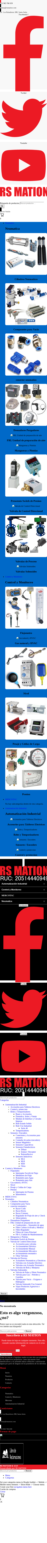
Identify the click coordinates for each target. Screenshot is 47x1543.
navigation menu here (23, 1487)
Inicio (2, 1301)
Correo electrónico (8, 1350)
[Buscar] (2, 206)
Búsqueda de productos (9, 203)
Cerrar (2, 1492)
